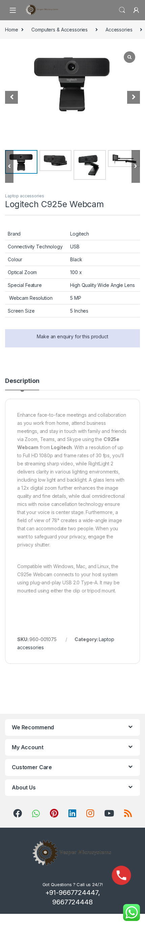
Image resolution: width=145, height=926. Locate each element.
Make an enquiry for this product (72, 336)
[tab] (22, 384)
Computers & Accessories (59, 29)
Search (122, 10)
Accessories (119, 29)
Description (22, 381)
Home (11, 29)
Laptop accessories (24, 195)
